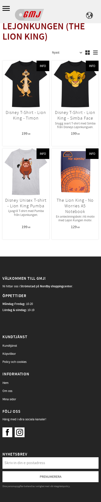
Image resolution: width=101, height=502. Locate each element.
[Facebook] (8, 431)
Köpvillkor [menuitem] (9, 354)
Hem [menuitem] (5, 383)
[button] (6, 8)
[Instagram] (21, 431)
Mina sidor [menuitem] (9, 399)
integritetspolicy (62, 486)
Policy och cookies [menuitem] (14, 362)
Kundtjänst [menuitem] (9, 346)
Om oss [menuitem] (7, 391)
